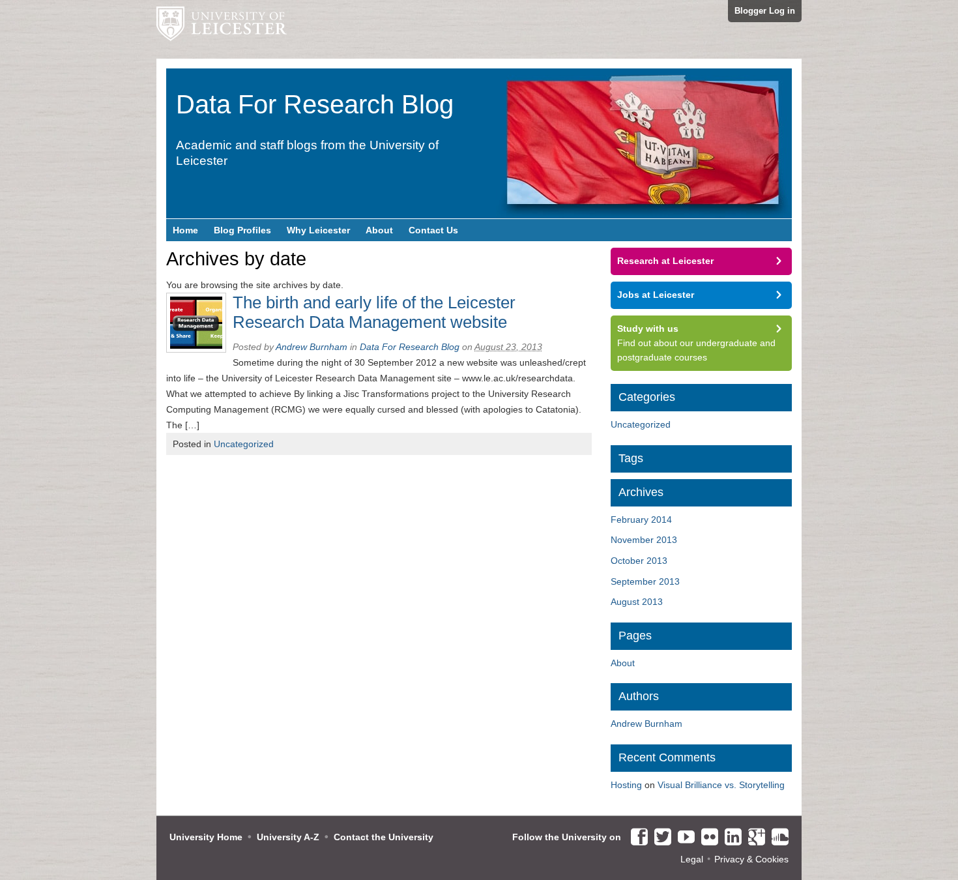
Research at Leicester (665, 261)
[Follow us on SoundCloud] (777, 837)
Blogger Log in (764, 11)
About (379, 230)
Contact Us (433, 230)
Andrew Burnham (311, 347)
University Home (205, 837)
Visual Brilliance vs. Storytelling (721, 785)
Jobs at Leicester (655, 294)
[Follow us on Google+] (753, 837)
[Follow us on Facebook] (636, 837)
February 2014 (641, 519)
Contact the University (383, 837)
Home (185, 230)
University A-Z (288, 837)
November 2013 (644, 540)
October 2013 (639, 560)
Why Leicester (318, 230)
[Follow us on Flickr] (706, 837)
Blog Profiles (242, 230)
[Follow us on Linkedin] (730, 837)
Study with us (647, 328)
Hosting (626, 785)
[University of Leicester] (221, 29)
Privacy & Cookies (751, 859)
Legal (691, 859)
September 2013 (645, 581)
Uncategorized (244, 444)
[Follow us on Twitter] (659, 837)
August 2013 (637, 601)
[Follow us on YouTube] (683, 837)
